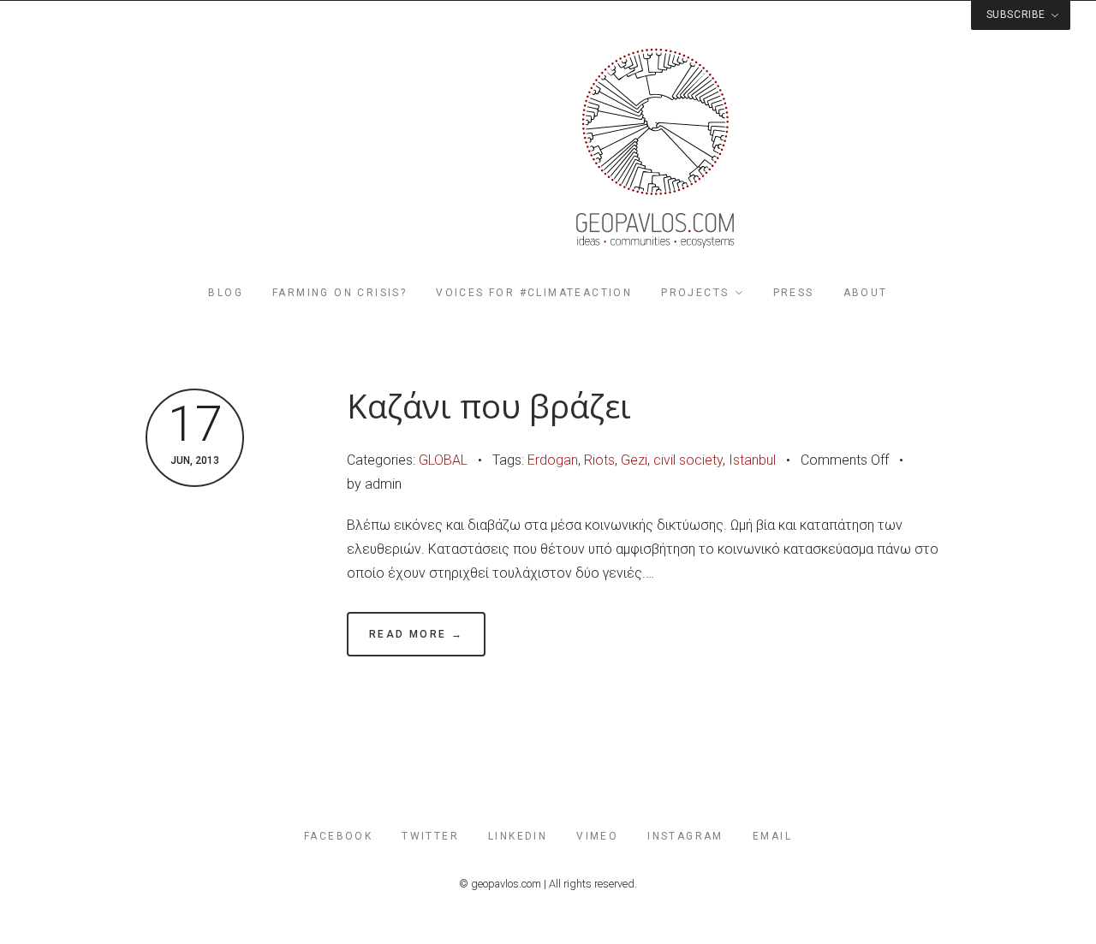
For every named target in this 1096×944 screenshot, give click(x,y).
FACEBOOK (338, 836)
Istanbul (752, 460)
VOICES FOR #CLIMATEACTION (534, 293)
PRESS (793, 293)
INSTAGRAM (685, 836)
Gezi (634, 460)
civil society (688, 460)
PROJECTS (695, 293)
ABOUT (865, 293)
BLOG (225, 293)
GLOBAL (443, 460)
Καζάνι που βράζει (489, 406)
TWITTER (430, 836)
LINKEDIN (517, 836)
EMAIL (772, 836)
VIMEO (597, 836)
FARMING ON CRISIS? (339, 293)
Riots (599, 460)
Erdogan (552, 460)
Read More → (416, 634)
